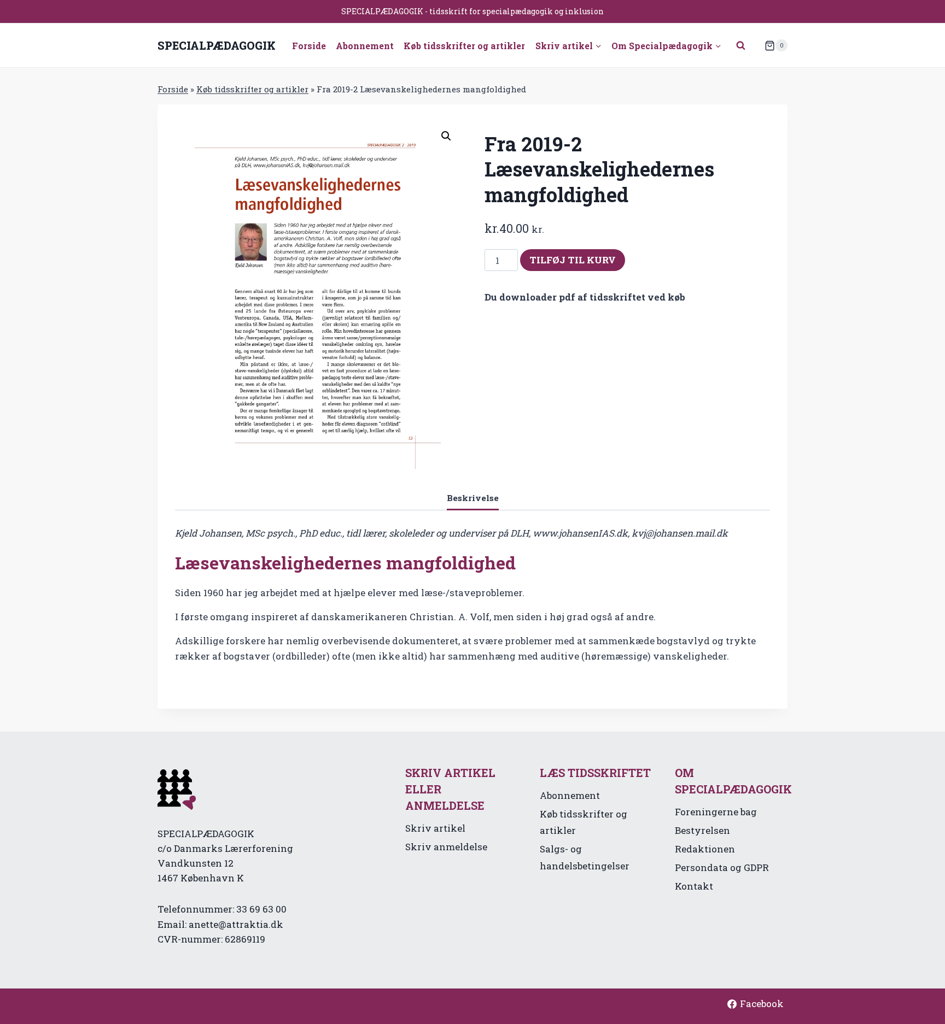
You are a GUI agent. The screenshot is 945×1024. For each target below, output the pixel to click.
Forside (309, 45)
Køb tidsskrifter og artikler (464, 45)
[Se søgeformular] (741, 45)
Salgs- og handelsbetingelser (584, 857)
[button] (446, 136)
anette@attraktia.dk (236, 924)
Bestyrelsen (702, 830)
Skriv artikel (435, 828)
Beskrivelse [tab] (473, 497)
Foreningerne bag (716, 811)
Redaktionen (705, 849)
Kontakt (694, 886)
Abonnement (365, 45)
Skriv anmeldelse (446, 846)
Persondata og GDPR (722, 867)
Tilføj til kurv (572, 260)
